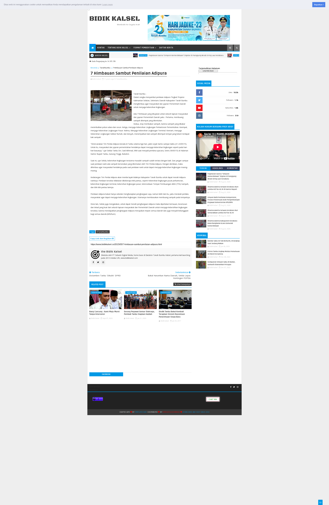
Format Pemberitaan (144, 48)
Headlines (218, 168)
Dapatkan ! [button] (319, 5)
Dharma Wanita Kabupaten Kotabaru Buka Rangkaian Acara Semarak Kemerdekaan (222, 223)
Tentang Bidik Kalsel (118, 48)
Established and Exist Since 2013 (196, 412)
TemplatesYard (141, 412)
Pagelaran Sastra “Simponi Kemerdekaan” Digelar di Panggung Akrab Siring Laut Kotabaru (172, 55)
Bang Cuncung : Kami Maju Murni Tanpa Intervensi (104, 312)
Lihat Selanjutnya (183, 284)
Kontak (101, 48)
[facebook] (231, 387)
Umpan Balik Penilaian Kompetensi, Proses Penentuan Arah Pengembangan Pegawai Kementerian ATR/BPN (224, 199)
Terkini (203, 168)
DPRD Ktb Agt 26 (225, 55)
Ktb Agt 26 (129, 55)
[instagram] (237, 387)
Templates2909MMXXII (171, 412)
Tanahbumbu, (121, 79)
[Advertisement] (140, 330)
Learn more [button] (107, 4)
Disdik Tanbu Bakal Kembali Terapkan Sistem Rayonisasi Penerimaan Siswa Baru (172, 314)
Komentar (232, 168)
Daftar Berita (166, 48)
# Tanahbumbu (103, 232)
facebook (106, 374)
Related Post (97, 284)
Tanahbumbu (105, 68)
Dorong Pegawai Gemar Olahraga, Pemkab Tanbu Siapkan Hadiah (139, 312)
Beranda (94, 68)
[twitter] (234, 387)
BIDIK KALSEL (114, 19)
